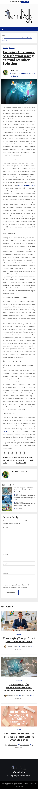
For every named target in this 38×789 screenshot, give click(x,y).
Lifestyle (19, 729)
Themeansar (19, 786)
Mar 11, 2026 (19, 494)
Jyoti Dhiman (15, 71)
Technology (12, 48)
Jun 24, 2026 (25, 646)
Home (3, 35)
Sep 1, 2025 (19, 508)
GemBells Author (12, 646)
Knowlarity (6, 431)
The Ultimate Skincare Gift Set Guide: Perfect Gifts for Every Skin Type (19, 737)
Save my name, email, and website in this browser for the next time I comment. (16, 586)
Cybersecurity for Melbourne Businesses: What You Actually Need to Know (23, 490)
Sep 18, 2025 (19, 502)
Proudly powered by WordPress (12, 783)
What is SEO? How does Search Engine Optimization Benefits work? (25, 460)
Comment (6, 527)
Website (5, 573)
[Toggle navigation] (34, 29)
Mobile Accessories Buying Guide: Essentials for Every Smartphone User (24, 498)
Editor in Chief (12, 745)
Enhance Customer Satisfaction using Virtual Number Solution (19, 58)
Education (5, 48)
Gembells (19, 772)
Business (19, 634)
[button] (2, 29)
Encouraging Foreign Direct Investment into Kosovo (19, 640)
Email (5, 564)
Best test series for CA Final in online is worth (9, 460)
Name (5, 555)
